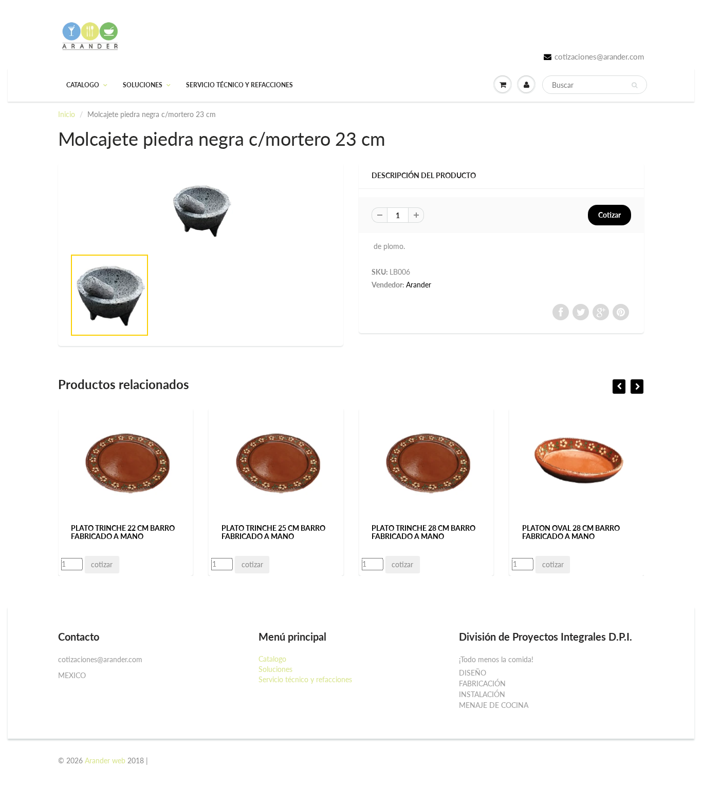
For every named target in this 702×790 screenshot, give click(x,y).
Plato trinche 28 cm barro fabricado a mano (423, 532)
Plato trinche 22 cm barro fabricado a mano (123, 532)
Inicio (66, 114)
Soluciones (142, 85)
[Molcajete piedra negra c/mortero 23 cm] (200, 210)
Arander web (105, 760)
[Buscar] (634, 85)
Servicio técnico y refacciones (239, 85)
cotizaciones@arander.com (599, 56)
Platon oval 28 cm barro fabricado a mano (571, 532)
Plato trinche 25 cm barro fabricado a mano (273, 532)
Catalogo (82, 85)
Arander (418, 284)
